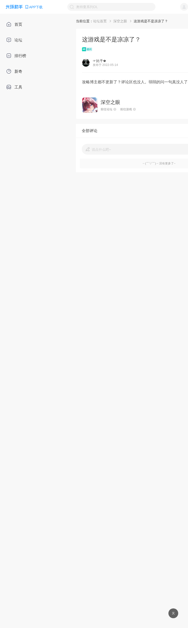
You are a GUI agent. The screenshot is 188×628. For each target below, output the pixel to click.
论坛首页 (100, 21)
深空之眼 (120, 21)
